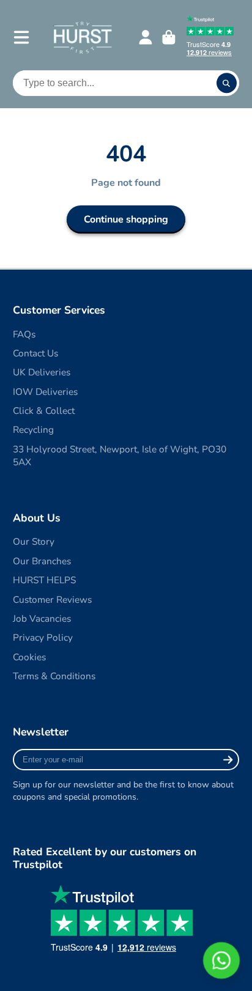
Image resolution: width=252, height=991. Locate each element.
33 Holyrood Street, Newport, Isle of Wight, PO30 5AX (119, 456)
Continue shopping (126, 219)
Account (145, 37)
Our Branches (42, 560)
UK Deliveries (41, 372)
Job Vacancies (42, 618)
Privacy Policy (43, 637)
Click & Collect (44, 410)
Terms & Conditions (54, 675)
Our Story (33, 541)
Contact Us (35, 353)
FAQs (24, 334)
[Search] (227, 83)
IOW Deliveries (45, 391)
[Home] (82, 37)
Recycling (33, 429)
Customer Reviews (52, 599)
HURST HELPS (44, 579)
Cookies (29, 656)
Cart (168, 37)
